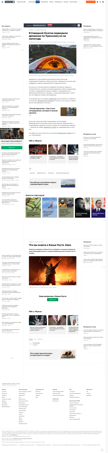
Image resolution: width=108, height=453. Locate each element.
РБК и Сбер (4, 294)
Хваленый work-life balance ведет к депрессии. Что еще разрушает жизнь (92, 45)
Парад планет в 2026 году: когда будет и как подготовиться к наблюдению (93, 252)
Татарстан (21, 412)
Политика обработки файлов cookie (91, 444)
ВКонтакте (38, 391)
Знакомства (72, 411)
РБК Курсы (72, 417)
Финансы (4, 401)
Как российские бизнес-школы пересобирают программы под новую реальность (92, 38)
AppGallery (89, 395)
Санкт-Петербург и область (25, 391)
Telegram (38, 395)
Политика (4, 32)
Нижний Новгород (23, 406)
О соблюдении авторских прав (26, 444)
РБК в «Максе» (35, 141)
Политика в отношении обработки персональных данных (66, 444)
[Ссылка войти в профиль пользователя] (103, 1)
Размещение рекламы (74, 397)
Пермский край (22, 408)
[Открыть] (11, 2)
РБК (30, 115)
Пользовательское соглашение (43, 444)
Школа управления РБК (75, 419)
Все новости (6, 26)
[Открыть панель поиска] (100, 2)
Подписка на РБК (56, 393)
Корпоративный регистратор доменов (76, 405)
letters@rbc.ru (14, 435)
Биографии (4, 402)
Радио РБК (8, 2)
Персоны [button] (40, 339)
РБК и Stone (4, 117)
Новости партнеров (35, 195)
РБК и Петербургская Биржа (8, 180)
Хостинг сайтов (73, 407)
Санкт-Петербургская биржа (25, 438)
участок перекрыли (49, 99)
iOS (87, 391)
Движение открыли (50, 127)
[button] (97, 2)
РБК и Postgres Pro (6, 204)
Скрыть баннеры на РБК (58, 391)
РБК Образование (6, 406)
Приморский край (23, 423)
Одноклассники (39, 393)
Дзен (37, 397)
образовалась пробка (64, 133)
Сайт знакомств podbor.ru (76, 413)
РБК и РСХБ (4, 39)
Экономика (4, 265)
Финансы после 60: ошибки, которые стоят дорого (92, 245)
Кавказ (20, 418)
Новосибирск (22, 395)
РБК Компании (5, 279)
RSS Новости (56, 401)
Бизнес (3, 397)
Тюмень (20, 414)
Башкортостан (22, 399)
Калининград (22, 402)
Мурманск (21, 421)
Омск (20, 397)
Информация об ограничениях (9, 444)
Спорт (3, 102)
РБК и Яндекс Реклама (7, 164)
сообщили (32, 83)
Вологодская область (23, 401)
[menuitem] (21, 2)
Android (88, 393)
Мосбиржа (15, 438)
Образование (86, 32)
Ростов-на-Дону (22, 410)
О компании (72, 391)
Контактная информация (75, 393)
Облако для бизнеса (74, 402)
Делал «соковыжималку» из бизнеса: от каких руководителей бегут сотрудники (93, 29)
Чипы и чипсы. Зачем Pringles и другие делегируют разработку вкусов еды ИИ (93, 259)
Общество (4, 126)
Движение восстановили (46, 100)
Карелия (21, 419)
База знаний (4, 404)
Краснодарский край (23, 404)
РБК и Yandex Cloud (6, 272)
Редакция (72, 395)
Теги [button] (30, 168)
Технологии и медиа (6, 399)
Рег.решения (72, 409)
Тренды (85, 255)
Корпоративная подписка (58, 395)
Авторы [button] (31, 339)
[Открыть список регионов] (97, 2)
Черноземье (21, 416)
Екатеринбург (22, 393)
